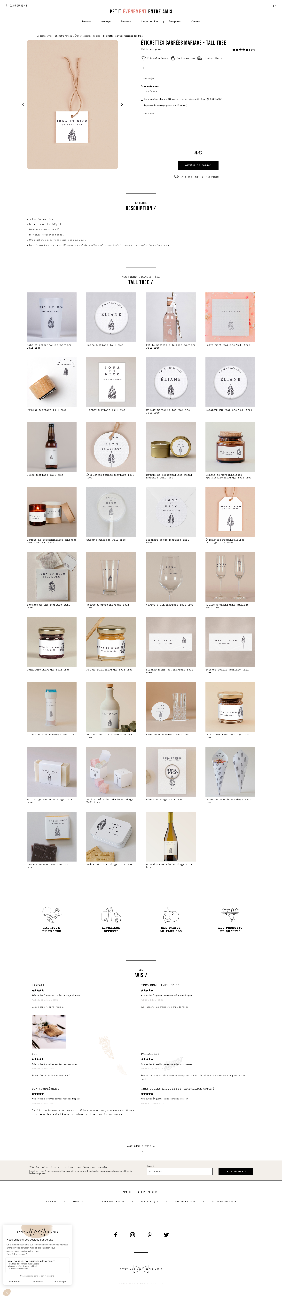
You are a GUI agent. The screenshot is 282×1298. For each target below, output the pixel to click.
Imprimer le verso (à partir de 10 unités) (165, 106)
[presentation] (23, 104)
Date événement (150, 86)
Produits (86, 22)
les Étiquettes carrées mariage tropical (60, 1099)
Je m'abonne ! (235, 1171)
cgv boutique (149, 1202)
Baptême (126, 22)
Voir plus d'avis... (141, 1146)
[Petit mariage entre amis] (141, 11)
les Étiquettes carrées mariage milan (59, 1064)
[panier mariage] (274, 5)
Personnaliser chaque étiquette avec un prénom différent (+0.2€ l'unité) (183, 99)
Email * (150, 1167)
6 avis (252, 50)
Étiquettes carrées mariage (88, 36)
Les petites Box (149, 22)
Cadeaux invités (45, 36)
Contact (195, 22)
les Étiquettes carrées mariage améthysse (171, 995)
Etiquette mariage (63, 36)
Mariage (106, 22)
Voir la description (151, 49)
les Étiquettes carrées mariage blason (168, 1099)
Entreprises (175, 22)
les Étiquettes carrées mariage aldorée (60, 995)
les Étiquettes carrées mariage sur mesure (170, 1064)
